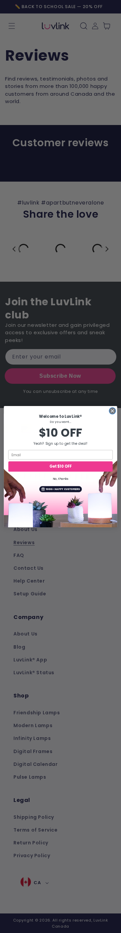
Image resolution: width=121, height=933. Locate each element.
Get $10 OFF (60, 466)
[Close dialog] (112, 410)
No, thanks (60, 478)
